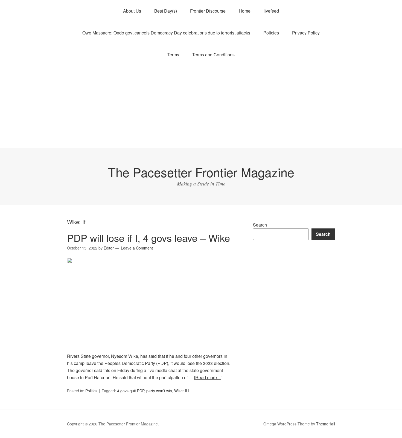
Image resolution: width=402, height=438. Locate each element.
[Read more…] (208, 377)
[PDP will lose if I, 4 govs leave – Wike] (149, 261)
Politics (91, 390)
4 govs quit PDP (130, 390)
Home (244, 11)
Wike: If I (181, 390)
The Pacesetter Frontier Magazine (201, 172)
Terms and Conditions (213, 54)
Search (260, 225)
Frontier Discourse (208, 11)
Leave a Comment (137, 248)
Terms (173, 54)
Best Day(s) (165, 11)
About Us (132, 11)
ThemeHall (325, 424)
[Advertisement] (201, 106)
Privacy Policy (306, 33)
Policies (271, 33)
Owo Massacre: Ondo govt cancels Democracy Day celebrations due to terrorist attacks (166, 33)
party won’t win (159, 390)
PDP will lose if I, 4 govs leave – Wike (148, 238)
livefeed (271, 11)
